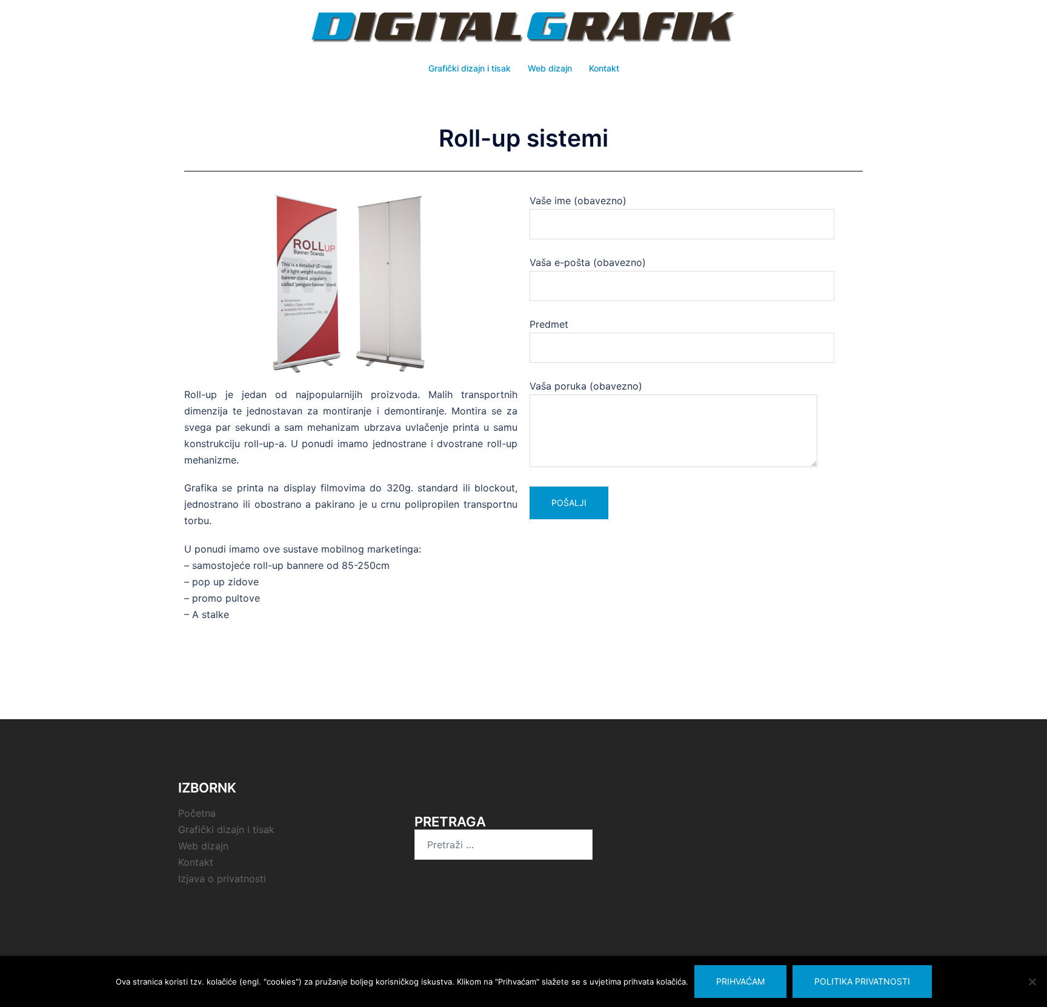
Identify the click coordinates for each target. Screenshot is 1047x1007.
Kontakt (604, 68)
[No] (1032, 981)
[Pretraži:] (503, 844)
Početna (197, 813)
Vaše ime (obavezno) (578, 200)
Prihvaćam (740, 981)
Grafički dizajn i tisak (469, 68)
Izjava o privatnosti (222, 878)
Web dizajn (550, 68)
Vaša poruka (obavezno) (586, 386)
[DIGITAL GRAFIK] (523, 31)
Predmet (549, 324)
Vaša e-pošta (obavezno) (588, 262)
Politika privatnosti (862, 981)
